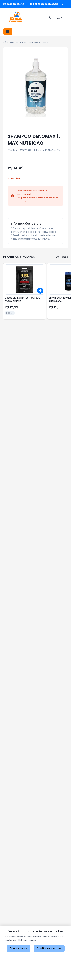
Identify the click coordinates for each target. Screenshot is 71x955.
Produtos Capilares (22, 42)
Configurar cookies (49, 948)
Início (6, 42)
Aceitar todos (18, 948)
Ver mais (62, 257)
